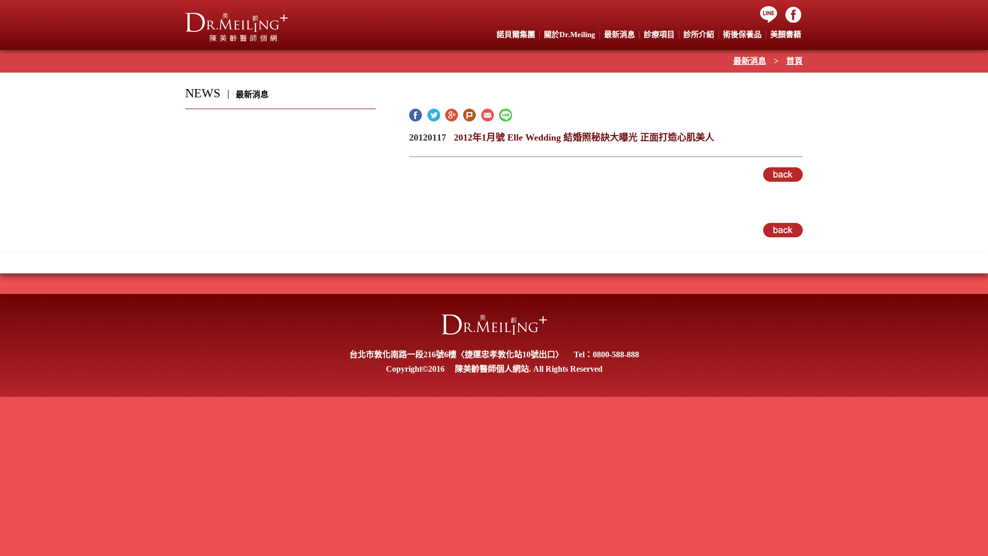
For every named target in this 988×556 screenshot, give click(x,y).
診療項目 (659, 34)
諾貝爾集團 (516, 34)
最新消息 (749, 61)
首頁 (794, 61)
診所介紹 (698, 34)
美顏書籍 (785, 34)
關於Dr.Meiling (569, 34)
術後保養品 (742, 34)
